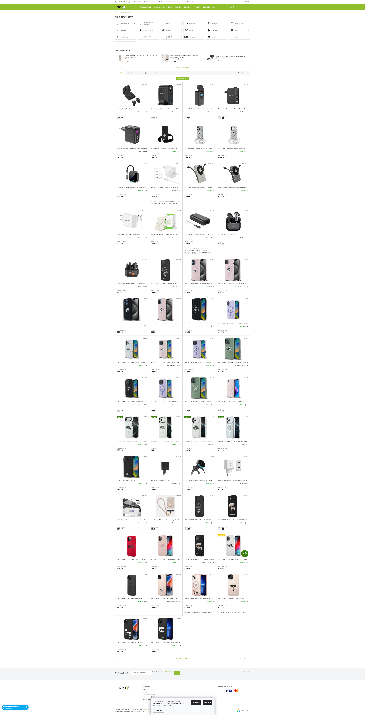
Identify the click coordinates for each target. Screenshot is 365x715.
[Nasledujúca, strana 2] (244, 658)
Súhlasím (207, 703)
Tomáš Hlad (147, 711)
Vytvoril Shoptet (245, 710)
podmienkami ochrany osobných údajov (165, 671)
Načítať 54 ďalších (182, 658)
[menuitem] (145, 7)
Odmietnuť (196, 703)
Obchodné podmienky (172, 2)
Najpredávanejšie (142, 73)
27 (248, 658)
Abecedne (154, 73)
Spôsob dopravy (147, 699)
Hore (119, 658)
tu (171, 706)
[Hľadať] (231, 7)
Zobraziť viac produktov (181, 67)
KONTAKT (160, 2)
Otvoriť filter (182, 78)
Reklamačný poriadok (149, 2)
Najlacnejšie (130, 73)
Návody (145, 702)
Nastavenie (158, 710)
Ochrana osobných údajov (187, 2)
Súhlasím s (163, 671)
